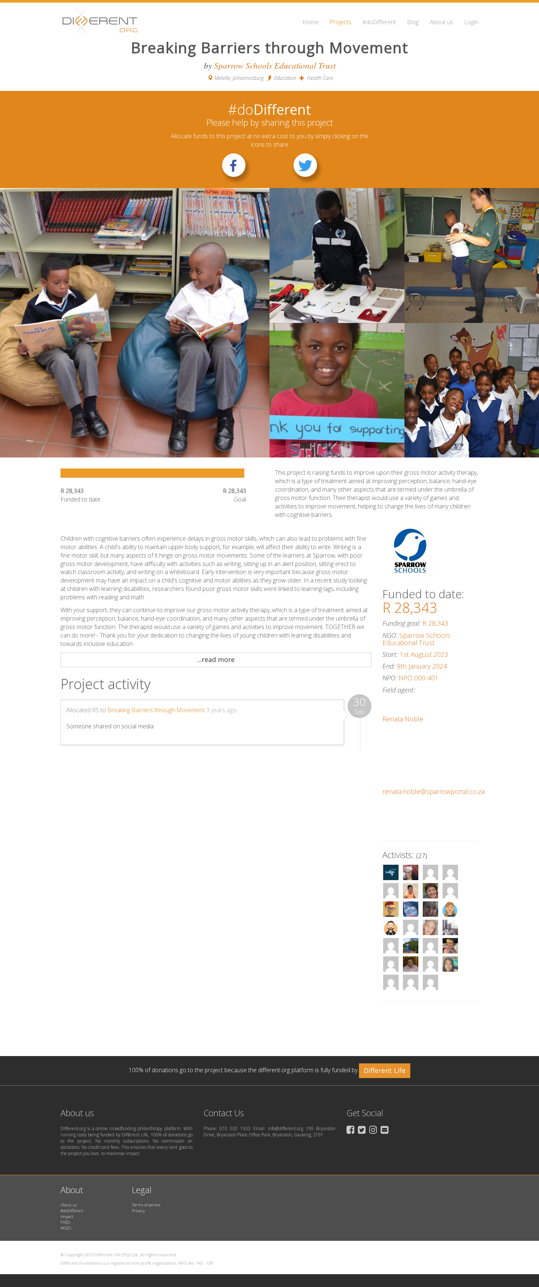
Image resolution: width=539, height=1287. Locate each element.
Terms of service (146, 1204)
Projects (340, 22)
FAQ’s (65, 1222)
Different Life (385, 1070)
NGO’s (65, 1228)
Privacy (138, 1210)
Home (310, 22)
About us (441, 22)
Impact (66, 1216)
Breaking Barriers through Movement (156, 710)
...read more (216, 659)
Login (471, 22)
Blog (413, 22)
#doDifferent (379, 22)
